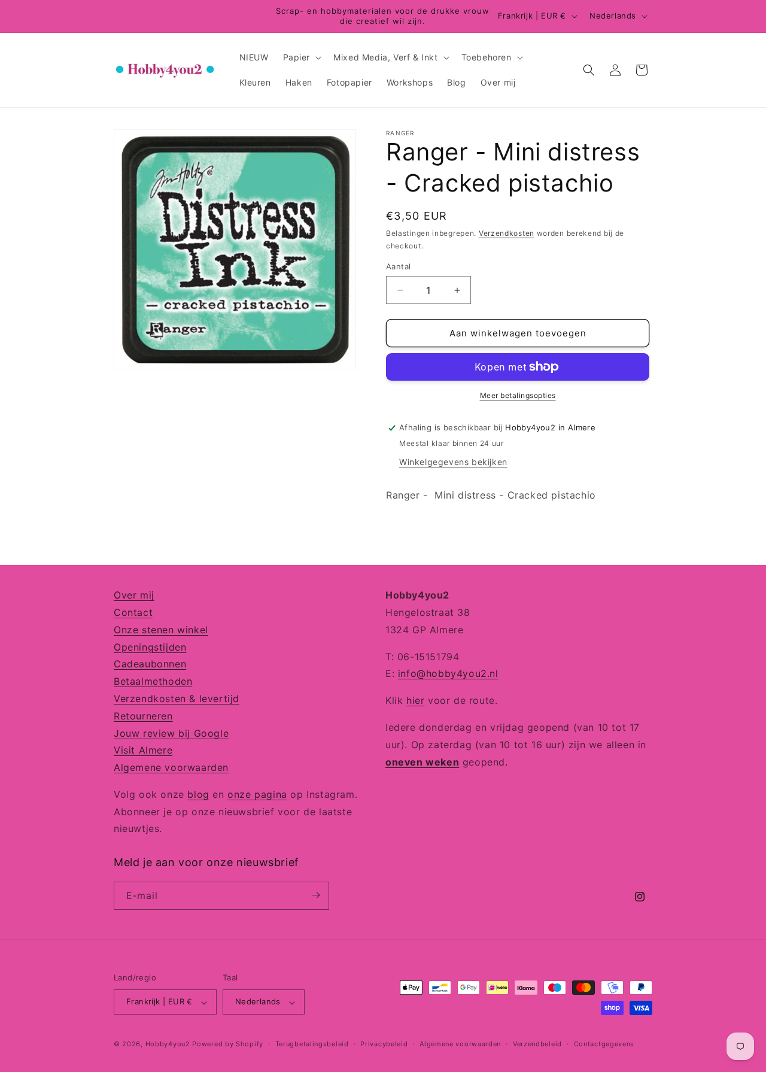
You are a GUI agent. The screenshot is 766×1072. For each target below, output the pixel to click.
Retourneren (143, 715)
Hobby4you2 (167, 1044)
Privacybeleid (384, 1044)
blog (198, 794)
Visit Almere (143, 750)
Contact (133, 612)
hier (415, 700)
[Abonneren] (315, 895)
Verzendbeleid (537, 1044)
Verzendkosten (506, 233)
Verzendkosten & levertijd (176, 698)
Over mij (134, 595)
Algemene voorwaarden (171, 767)
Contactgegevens (604, 1044)
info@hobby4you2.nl (448, 673)
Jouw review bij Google (171, 733)
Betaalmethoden (153, 681)
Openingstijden (150, 646)
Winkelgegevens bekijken (453, 462)
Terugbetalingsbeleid (312, 1044)
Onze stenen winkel (161, 629)
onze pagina (257, 794)
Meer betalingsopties (518, 395)
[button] (301, 57)
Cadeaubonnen (150, 664)
